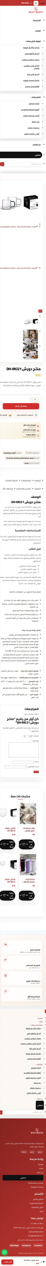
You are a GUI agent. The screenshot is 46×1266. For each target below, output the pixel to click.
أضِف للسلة (8, 1262)
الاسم (36, 761)
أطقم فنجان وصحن (32, 86)
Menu (36, 3)
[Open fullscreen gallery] (40, 311)
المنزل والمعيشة (37, 1207)
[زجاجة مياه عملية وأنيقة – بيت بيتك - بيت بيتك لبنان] (28, 865)
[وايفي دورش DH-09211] (8, 865)
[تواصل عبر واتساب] (4, 1252)
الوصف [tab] (37, 480)
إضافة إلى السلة (21, 406)
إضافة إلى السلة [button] (31, 844)
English (42, 3)
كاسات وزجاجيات (12, 457)
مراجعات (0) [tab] (8, 488)
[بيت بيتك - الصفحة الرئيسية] (23, 10)
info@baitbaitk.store (35, 1235)
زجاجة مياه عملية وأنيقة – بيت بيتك (28, 881)
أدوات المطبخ (34, 103)
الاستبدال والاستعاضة (35, 1183)
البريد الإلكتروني (32, 766)
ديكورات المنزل (33, 127)
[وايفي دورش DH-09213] (8, 814)
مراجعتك (35, 740)
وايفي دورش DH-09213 (10, 829)
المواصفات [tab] (26, 480)
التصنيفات (40, 1064)
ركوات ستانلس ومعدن (30, 59)
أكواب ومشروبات (9, 452)
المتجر (41, 1021)
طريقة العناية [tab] (12, 480)
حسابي (40, 1105)
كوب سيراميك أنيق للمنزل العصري (29, 830)
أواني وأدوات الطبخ (31, 133)
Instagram (26, 1245)
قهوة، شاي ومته (37, 1025)
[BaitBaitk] (37, 1132)
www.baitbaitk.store (36, 1231)
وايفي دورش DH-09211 (10, 880)
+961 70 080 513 (37, 1223)
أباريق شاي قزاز (33, 74)
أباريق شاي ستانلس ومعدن (31, 67)
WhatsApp (14, 1245)
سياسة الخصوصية (37, 1187)
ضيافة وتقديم (23, 457)
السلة (41, 1211)
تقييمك (35, 735)
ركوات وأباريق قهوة (31, 47)
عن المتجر (40, 1098)
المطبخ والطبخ (38, 1199)
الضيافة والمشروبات (36, 1203)
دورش (31, 457)
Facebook (38, 1245)
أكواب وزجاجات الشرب (31, 115)
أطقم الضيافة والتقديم (30, 109)
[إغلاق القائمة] (45, 1011)
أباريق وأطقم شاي (32, 53)
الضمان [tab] (37, 488)
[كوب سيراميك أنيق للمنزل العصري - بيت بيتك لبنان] (28, 814)
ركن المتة (35, 121)
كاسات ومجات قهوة (31, 80)
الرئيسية (40, 1018)
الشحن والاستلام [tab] (23, 488)
